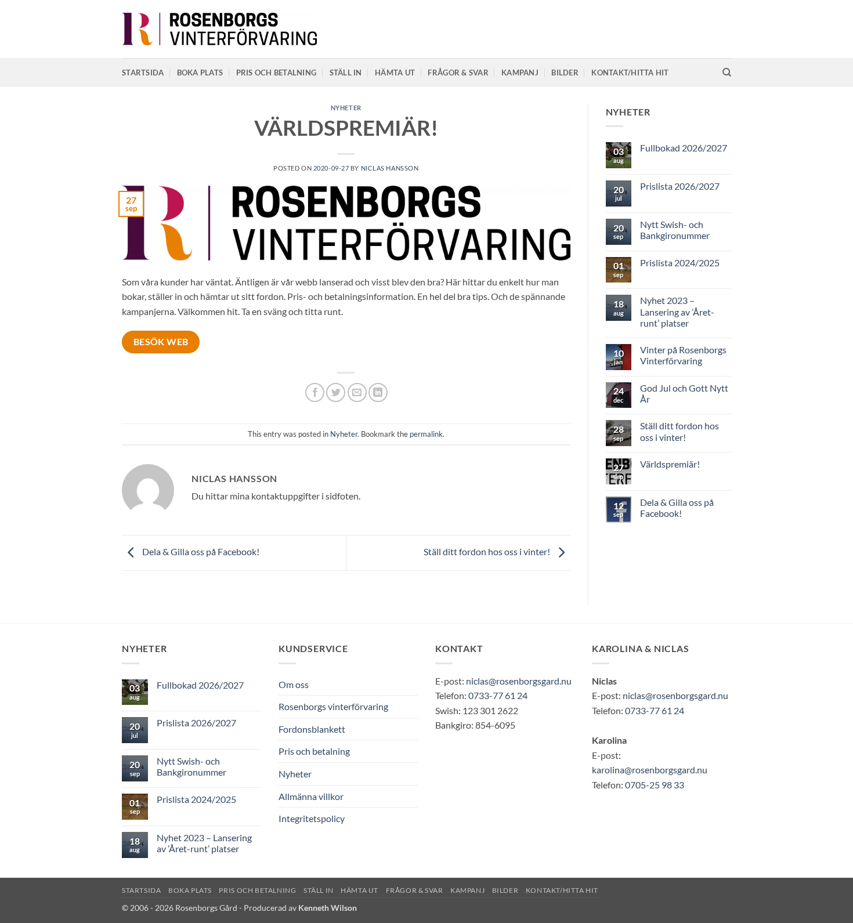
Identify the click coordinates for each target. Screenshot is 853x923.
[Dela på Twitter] (335, 392)
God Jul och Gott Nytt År (684, 393)
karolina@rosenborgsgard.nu (649, 769)
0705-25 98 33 (654, 784)
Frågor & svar (458, 72)
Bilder (565, 72)
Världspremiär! (670, 463)
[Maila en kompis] (357, 392)
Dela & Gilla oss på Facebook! (199, 551)
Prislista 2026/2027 (680, 185)
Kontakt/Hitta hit (629, 72)
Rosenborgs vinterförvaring (333, 706)
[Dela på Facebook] (314, 392)
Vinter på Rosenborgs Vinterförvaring (683, 355)
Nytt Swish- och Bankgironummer (675, 230)
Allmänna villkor (311, 796)
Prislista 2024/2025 (680, 262)
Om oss (294, 684)
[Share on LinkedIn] (378, 392)
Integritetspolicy (312, 818)
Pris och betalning (276, 72)
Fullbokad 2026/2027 (683, 147)
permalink (426, 434)
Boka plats (200, 72)
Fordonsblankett (312, 728)
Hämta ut (395, 72)
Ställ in (346, 72)
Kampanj (519, 72)
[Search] (726, 72)
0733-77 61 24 (497, 695)
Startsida (143, 72)
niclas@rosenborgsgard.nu (519, 680)
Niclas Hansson (390, 168)
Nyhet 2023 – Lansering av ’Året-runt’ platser (677, 311)
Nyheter (346, 107)
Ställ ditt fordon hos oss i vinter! (488, 551)
